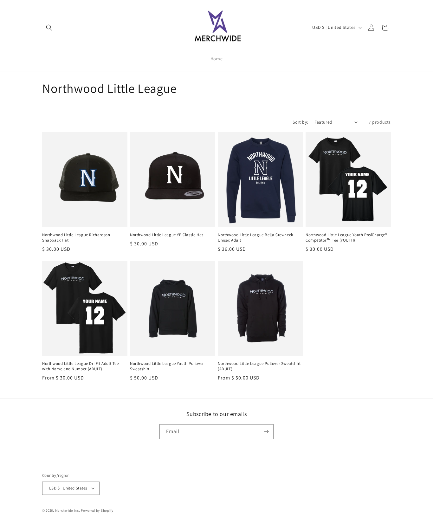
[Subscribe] (266, 431)
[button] (49, 28)
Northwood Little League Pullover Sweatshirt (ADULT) (259, 366)
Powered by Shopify (97, 510)
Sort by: (300, 122)
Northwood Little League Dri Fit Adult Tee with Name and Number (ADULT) (80, 366)
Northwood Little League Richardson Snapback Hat (76, 237)
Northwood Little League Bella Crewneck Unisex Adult (255, 237)
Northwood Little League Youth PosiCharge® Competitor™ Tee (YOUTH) (346, 237)
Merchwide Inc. (67, 510)
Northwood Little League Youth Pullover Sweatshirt (167, 366)
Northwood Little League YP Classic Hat (166, 234)
